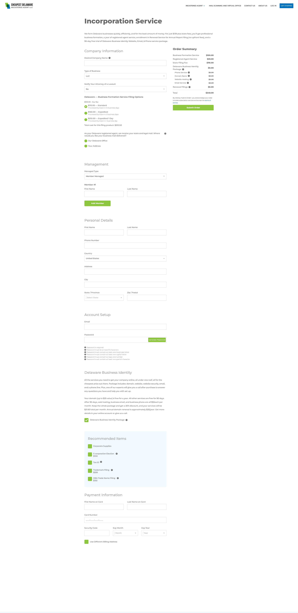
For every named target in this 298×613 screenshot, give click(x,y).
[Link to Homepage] (19, 5)
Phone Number (91, 240)
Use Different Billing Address (103, 542)
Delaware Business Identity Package (107, 420)
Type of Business (92, 71)
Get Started (286, 6)
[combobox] (125, 76)
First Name (89, 189)
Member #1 (90, 185)
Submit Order (193, 107)
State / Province (92, 292)
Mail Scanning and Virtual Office (225, 6)
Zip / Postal (132, 292)
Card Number (90, 515)
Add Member (97, 203)
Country (88, 253)
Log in (273, 6)
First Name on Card (93, 502)
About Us (262, 6)
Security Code (90, 528)
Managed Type (91, 171)
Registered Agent (194, 6)
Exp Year (145, 528)
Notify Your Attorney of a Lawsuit (100, 84)
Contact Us (249, 6)
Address (88, 266)
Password (89, 335)
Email (87, 322)
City (86, 279)
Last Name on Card (136, 502)
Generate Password (157, 340)
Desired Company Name (96, 58)
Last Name (132, 189)
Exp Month (118, 528)
